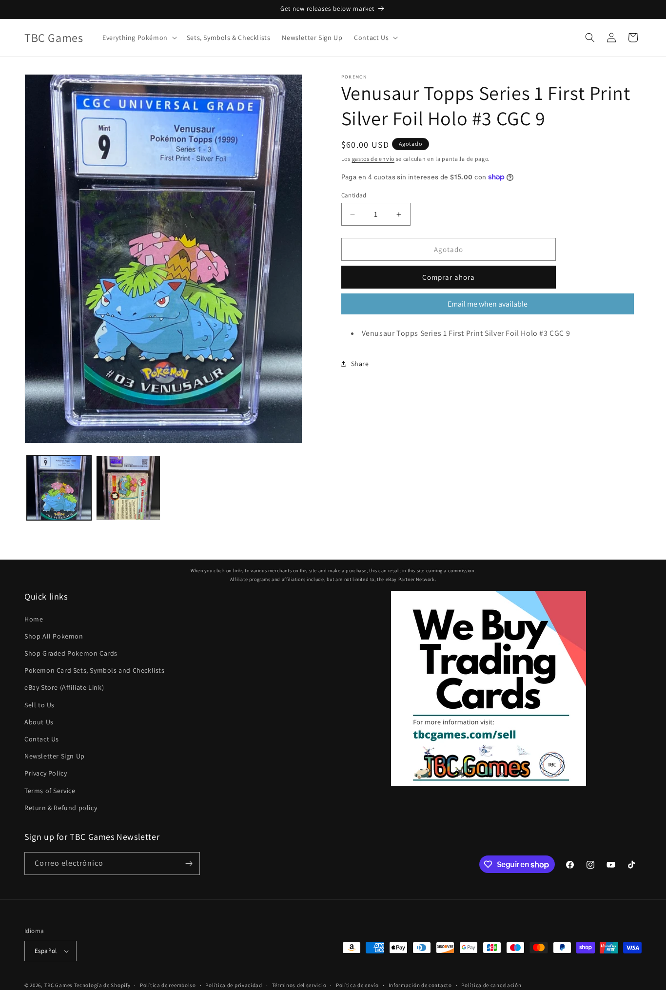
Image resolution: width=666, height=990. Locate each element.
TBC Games (58, 985)
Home (33, 619)
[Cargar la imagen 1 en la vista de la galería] (59, 488)
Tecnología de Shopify (102, 985)
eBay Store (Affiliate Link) (64, 687)
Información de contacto (420, 985)
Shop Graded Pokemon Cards (71, 653)
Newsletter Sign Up (54, 756)
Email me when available (488, 304)
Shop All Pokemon (53, 636)
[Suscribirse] (188, 863)
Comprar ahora (448, 277)
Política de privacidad (233, 985)
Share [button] (360, 363)
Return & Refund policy (60, 807)
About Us (39, 722)
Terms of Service (50, 790)
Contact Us (41, 739)
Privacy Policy (45, 773)
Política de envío (357, 985)
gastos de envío (373, 158)
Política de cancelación (491, 985)
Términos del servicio (299, 985)
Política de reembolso (168, 985)
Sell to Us (39, 704)
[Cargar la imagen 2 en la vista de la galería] (128, 488)
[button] (139, 37)
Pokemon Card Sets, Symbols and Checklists (94, 670)
